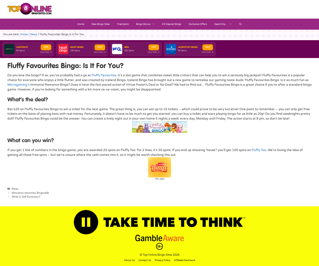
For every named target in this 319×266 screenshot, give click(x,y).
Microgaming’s (18, 85)
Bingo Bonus (143, 24)
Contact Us (144, 260)
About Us (129, 260)
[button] (240, 24)
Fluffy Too (259, 150)
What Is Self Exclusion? (26, 196)
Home (80, 24)
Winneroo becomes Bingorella (30, 193)
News (15, 188)
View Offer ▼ (46, 52)
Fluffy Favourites (104, 75)
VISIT (46, 47)
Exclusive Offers (198, 24)
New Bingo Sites (101, 24)
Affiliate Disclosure (184, 260)
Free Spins (123, 24)
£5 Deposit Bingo (171, 24)
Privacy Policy (162, 260)
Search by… (221, 24)
